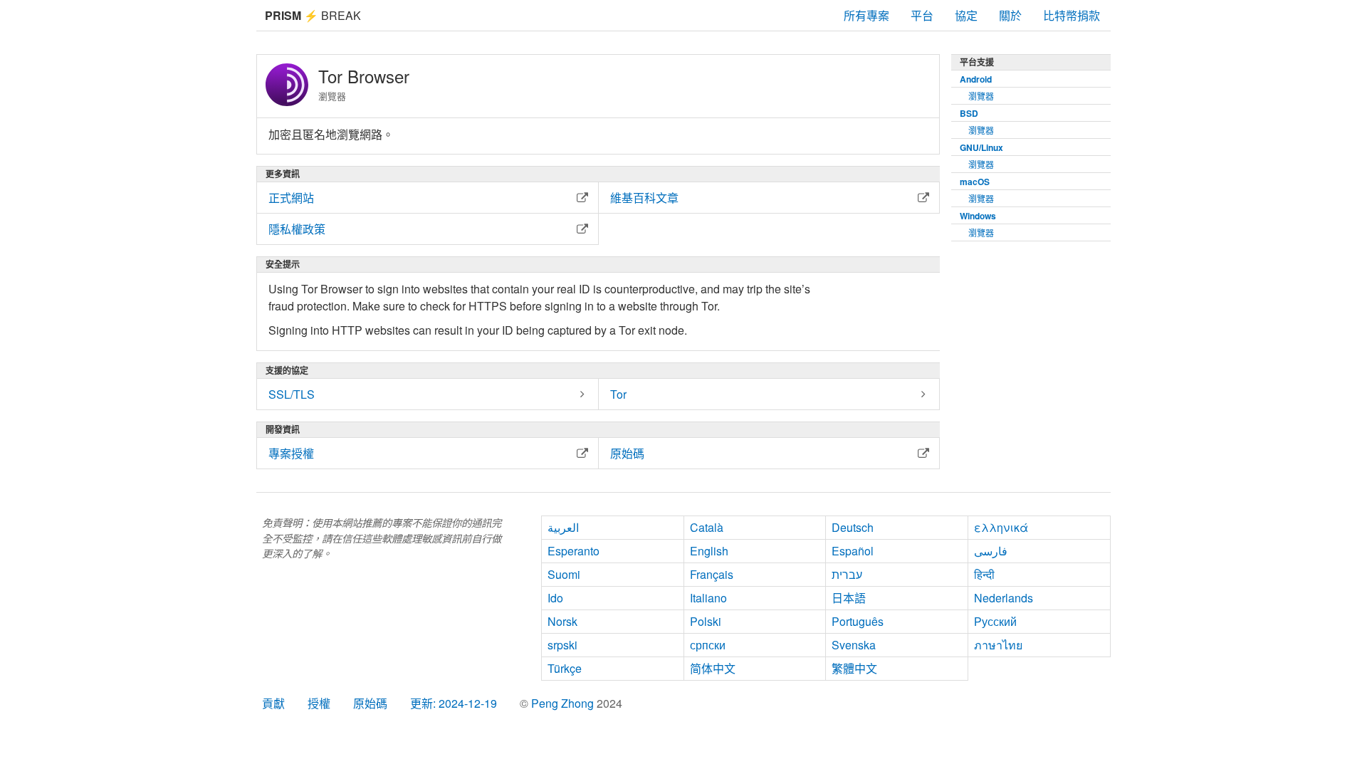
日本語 (849, 598)
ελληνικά (1001, 527)
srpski (562, 645)
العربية (563, 527)
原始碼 (370, 703)
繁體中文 (854, 668)
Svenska (854, 645)
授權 (319, 703)
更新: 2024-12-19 (453, 703)
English (709, 551)
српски (708, 645)
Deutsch (853, 527)
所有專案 (866, 15)
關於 (1010, 15)
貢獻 (273, 703)
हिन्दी (984, 574)
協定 (966, 15)
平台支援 (977, 62)
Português (858, 621)
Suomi (564, 574)
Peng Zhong (564, 703)
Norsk (562, 621)
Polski (705, 621)
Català (706, 527)
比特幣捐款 (1071, 15)
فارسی (990, 551)
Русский (995, 621)
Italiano (708, 598)
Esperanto (573, 551)
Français (711, 574)
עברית (847, 574)
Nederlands (1003, 598)
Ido (555, 598)
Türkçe (565, 668)
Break (313, 15)
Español (853, 551)
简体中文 (712, 668)
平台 (922, 15)
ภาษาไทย (998, 645)
